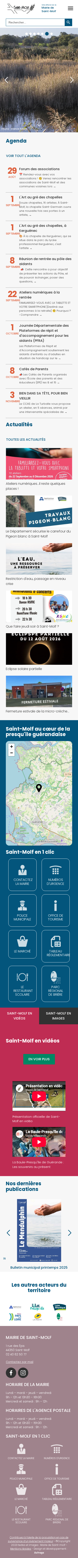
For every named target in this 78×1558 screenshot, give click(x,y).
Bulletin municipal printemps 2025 (39, 1267)
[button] (26, 34)
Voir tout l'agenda (23, 155)
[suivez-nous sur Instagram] (23, 1373)
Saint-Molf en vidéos (19, 1016)
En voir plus (39, 1059)
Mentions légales (20, 1548)
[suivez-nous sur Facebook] (11, 1373)
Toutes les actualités (26, 439)
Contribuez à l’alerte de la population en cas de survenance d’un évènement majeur (38, 1539)
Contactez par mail (19, 1362)
